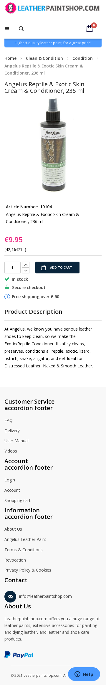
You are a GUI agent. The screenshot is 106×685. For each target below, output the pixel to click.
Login (9, 480)
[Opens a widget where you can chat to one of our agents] (84, 674)
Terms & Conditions (23, 549)
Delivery (12, 430)
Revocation (15, 560)
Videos (10, 451)
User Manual (16, 440)
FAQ (8, 420)
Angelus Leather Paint (25, 539)
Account (12, 490)
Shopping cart (17, 500)
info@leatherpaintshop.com (45, 596)
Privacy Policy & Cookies (27, 570)
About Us (13, 529)
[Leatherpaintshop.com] (53, 8)
